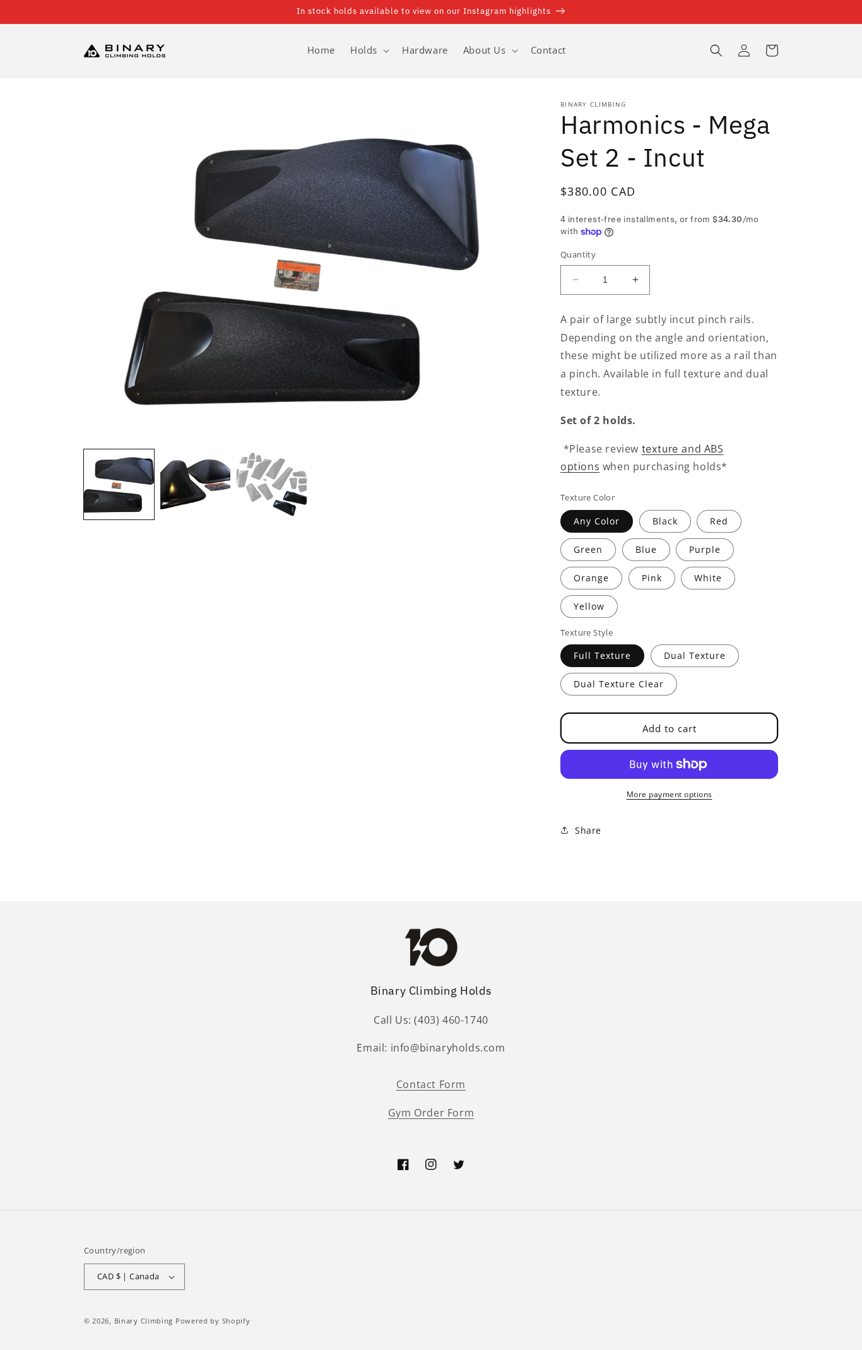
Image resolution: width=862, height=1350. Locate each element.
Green (588, 549)
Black (665, 521)
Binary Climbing (144, 1320)
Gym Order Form (431, 1113)
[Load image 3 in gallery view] (272, 484)
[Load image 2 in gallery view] (195, 484)
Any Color (597, 521)
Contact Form (431, 1084)
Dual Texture (695, 655)
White (708, 578)
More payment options (669, 794)
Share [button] (588, 830)
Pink (652, 578)
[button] (368, 50)
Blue (646, 549)
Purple (705, 549)
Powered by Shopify (213, 1320)
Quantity (578, 254)
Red (719, 521)
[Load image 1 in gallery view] (119, 484)
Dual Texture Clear (619, 684)
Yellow (589, 606)
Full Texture (602, 655)
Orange (591, 578)
